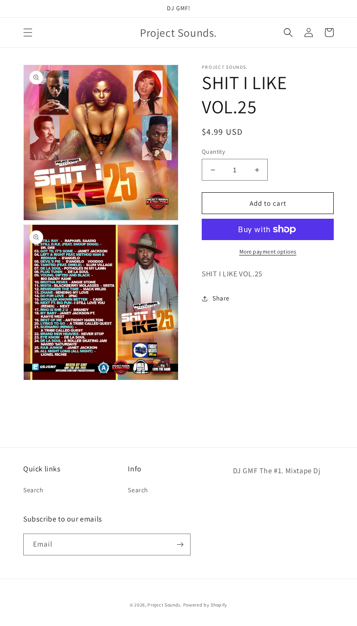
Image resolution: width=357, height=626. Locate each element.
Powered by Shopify (205, 605)
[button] (28, 32)
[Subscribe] (180, 544)
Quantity (213, 152)
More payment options (268, 251)
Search (33, 490)
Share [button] (221, 298)
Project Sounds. (165, 605)
